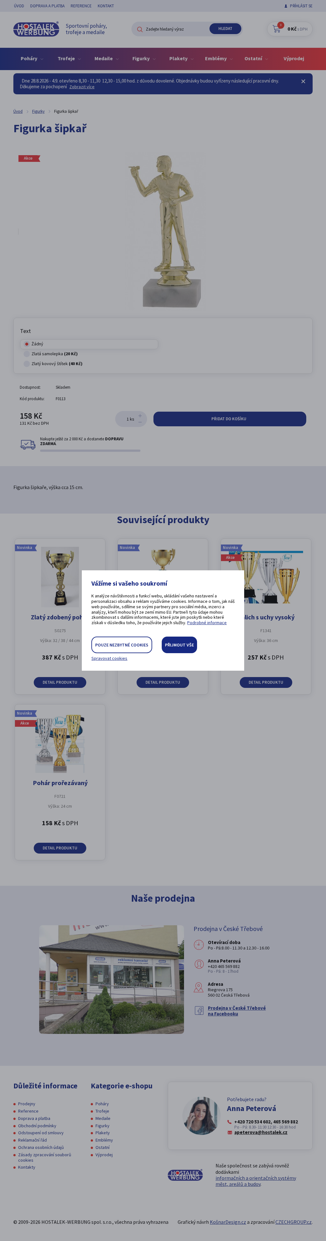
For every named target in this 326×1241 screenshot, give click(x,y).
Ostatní (103, 1147)
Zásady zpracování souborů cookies (44, 1157)
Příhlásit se (301, 6)
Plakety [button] (178, 58)
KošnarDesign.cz (228, 1222)
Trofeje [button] (67, 58)
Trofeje (102, 1111)
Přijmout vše (179, 645)
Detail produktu (60, 682)
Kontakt (106, 6)
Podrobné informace (207, 622)
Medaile (103, 1118)
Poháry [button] (29, 58)
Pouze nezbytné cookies (121, 645)
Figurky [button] (141, 58)
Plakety (103, 1133)
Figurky (38, 111)
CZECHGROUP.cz (293, 1222)
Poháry (102, 1104)
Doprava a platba (47, 6)
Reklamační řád (32, 1140)
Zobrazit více (82, 87)
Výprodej (294, 58)
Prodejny (26, 1104)
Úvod (19, 6)
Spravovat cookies (109, 658)
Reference (81, 6)
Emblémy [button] (216, 58)
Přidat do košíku (229, 419)
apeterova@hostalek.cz (260, 1132)
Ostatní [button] (253, 58)
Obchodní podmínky (37, 1126)
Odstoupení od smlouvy (41, 1133)
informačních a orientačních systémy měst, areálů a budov (256, 1181)
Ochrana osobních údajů (41, 1147)
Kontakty (26, 1167)
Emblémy (104, 1140)
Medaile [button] (104, 58)
